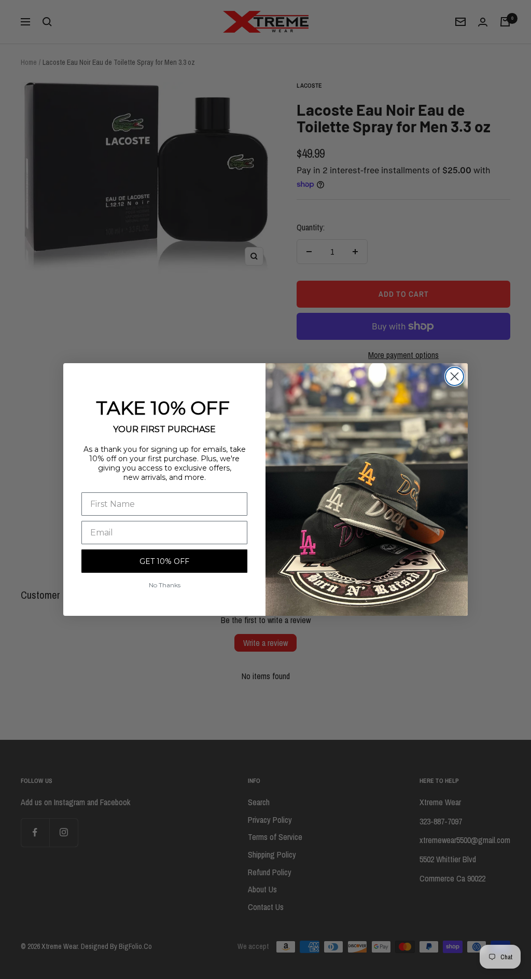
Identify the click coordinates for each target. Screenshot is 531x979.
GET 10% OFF (164, 561)
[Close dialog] (454, 376)
